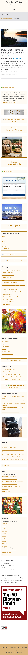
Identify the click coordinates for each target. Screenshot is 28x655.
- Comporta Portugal (7, 277)
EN (24, 2)
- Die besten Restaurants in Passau (10, 412)
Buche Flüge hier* (14, 226)
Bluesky (4, 541)
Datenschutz (5, 102)
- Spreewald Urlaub (6, 294)
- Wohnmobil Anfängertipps (8, 369)
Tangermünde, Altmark (7, 354)
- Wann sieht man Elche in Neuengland (11, 374)
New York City (5, 341)
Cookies (25, 650)
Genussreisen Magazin (7, 18)
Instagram (4, 531)
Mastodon (4, 543)
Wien (3, 344)
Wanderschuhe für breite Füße (9, 484)
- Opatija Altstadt (6, 304)
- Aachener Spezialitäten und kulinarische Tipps (14, 401)
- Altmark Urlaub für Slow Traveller (10, 296)
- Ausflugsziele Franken (8, 275)
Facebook (4, 523)
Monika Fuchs (6, 55)
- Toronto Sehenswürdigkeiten (9, 289)
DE (26, 2)
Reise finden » (14, 194)
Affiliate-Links (12, 102)
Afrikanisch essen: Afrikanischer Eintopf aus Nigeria (13, 451)
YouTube (4, 528)
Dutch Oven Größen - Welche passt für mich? (13, 481)
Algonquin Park (5, 248)
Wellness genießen (6, 552)
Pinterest (4, 526)
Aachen (4, 238)
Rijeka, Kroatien (6, 351)
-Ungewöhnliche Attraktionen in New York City (13, 280)
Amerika (4, 246)
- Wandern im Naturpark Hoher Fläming (11, 379)
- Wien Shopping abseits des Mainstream (12, 270)
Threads (4, 533)
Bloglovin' (4, 546)
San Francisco (5, 346)
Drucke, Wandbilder (7, 491)
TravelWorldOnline (14, 2)
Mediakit (3, 650)
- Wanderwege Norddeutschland (10, 372)
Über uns (9, 650)
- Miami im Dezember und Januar (10, 282)
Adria (3, 241)
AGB (14, 652)
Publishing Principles (17, 650)
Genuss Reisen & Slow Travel (9, 550)
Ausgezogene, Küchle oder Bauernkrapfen (12, 459)
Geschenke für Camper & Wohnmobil (11, 486)
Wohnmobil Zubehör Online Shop (10, 479)
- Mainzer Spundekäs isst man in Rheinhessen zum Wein (13, 404)
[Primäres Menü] (14, 9)
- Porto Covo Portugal (7, 299)
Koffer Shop (5, 489)
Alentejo (4, 243)
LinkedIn (4, 536)
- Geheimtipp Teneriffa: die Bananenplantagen (13, 291)
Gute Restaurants (6, 554)
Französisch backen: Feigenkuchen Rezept (12, 456)
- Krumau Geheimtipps (7, 272)
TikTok (3, 538)
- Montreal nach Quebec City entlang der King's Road (13, 285)
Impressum (19, 652)
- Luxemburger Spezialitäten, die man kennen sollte (13, 397)
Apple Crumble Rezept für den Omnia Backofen (13, 454)
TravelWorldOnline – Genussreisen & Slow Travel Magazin (14, 647)
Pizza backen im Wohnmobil (9, 447)
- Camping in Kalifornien (8, 301)
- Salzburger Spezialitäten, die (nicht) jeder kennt (12, 408)
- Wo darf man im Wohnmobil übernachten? (12, 376)
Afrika (3, 236)
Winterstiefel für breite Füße (9, 476)
